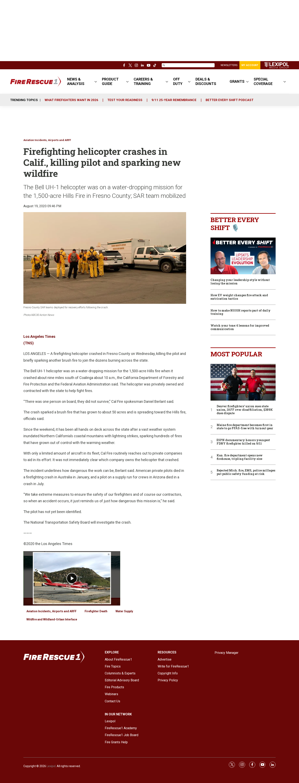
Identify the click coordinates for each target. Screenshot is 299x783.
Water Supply (124, 611)
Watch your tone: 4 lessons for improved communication (240, 327)
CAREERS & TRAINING (143, 81)
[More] (96, 81)
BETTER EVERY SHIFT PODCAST (229, 100)
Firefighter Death (96, 611)
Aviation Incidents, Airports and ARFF (47, 140)
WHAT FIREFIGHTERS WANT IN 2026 (71, 100)
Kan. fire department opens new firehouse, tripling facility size (240, 457)
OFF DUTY (177, 81)
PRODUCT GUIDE (110, 81)
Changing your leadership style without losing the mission (240, 281)
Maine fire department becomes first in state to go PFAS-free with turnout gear (245, 426)
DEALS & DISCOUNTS (205, 81)
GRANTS (237, 81)
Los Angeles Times (39, 336)
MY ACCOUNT (249, 65)
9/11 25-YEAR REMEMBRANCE (174, 100)
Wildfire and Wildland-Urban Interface (51, 619)
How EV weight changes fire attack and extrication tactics (239, 297)
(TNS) (28, 343)
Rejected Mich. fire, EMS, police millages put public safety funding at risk (246, 472)
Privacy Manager (226, 653)
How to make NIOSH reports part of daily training (241, 312)
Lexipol (51, 766)
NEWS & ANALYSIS (75, 81)
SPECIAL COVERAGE (263, 81)
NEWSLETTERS (229, 65)
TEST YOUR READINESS (124, 100)
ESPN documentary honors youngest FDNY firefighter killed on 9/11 (243, 441)
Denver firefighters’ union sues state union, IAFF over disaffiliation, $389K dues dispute (245, 410)
